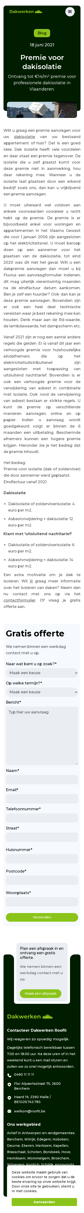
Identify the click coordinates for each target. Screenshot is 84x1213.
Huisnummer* (19, 850)
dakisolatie (24, 137)
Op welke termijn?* (24, 683)
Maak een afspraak (40, 993)
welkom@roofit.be (29, 1111)
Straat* (12, 828)
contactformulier (19, 600)
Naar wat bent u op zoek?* (31, 664)
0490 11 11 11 (24, 1074)
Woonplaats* (18, 893)
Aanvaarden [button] (44, 1202)
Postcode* (16, 871)
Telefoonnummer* (23, 809)
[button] (70, 11)
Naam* (12, 770)
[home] (37, 11)
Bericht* (13, 702)
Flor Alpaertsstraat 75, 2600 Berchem (37, 1086)
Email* (12, 790)
